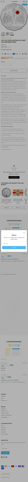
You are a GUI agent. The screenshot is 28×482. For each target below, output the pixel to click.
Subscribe (14, 247)
